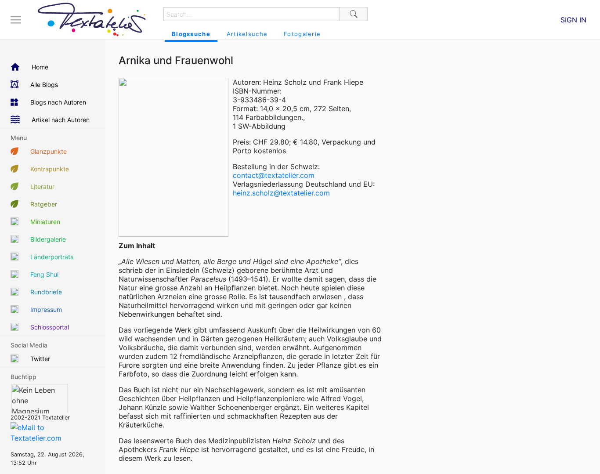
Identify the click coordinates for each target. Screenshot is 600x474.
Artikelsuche (247, 33)
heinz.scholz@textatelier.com (281, 192)
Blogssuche (191, 33)
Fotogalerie (302, 33)
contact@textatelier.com (273, 175)
